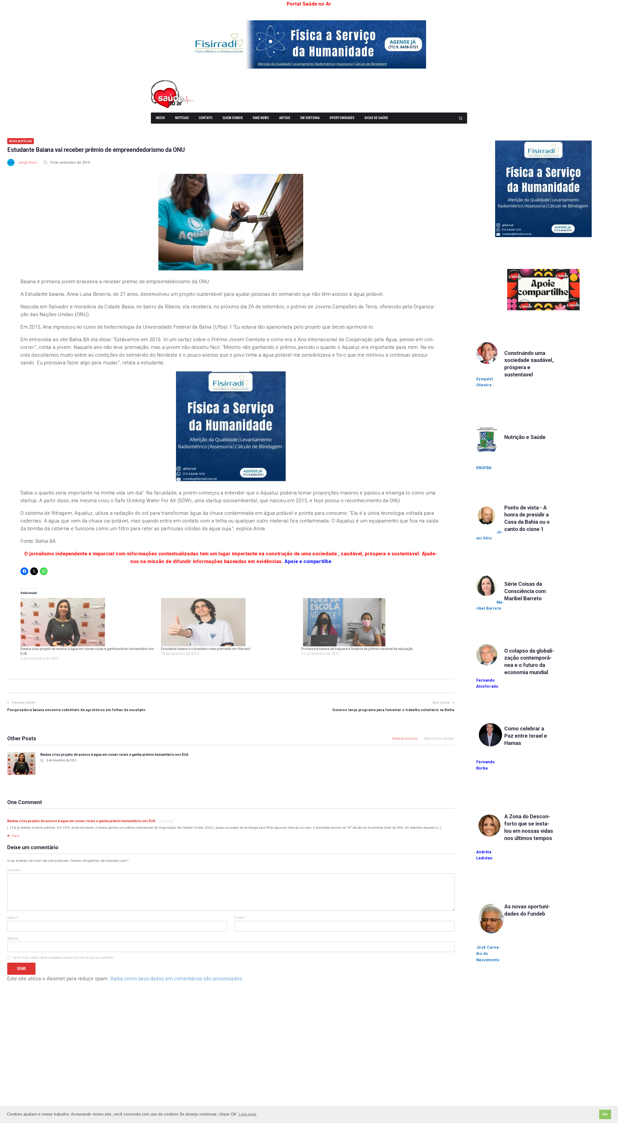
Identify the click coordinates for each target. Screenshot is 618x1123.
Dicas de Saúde (376, 118)
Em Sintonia (310, 118)
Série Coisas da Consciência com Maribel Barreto (525, 591)
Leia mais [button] (247, 1114)
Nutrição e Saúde (525, 437)
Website (12, 938)
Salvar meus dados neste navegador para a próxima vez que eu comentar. (63, 957)
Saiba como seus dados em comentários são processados (176, 979)
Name (12, 917)
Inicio (160, 118)
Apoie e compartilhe (307, 561)
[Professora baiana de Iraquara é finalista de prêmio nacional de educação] (369, 622)
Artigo (284, 118)
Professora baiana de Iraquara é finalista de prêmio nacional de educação (357, 649)
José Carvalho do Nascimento (488, 953)
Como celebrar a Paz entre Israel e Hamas (525, 736)
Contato (205, 118)
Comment (14, 870)
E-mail (240, 917)
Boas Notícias (20, 141)
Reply (16, 836)
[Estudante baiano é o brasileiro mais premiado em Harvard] (229, 622)
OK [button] (605, 1114)
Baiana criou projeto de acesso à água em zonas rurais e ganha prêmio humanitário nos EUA (114, 754)
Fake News (261, 118)
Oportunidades (342, 118)
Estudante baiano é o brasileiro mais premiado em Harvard (205, 649)
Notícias (182, 118)
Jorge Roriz (27, 162)
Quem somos (233, 118)
